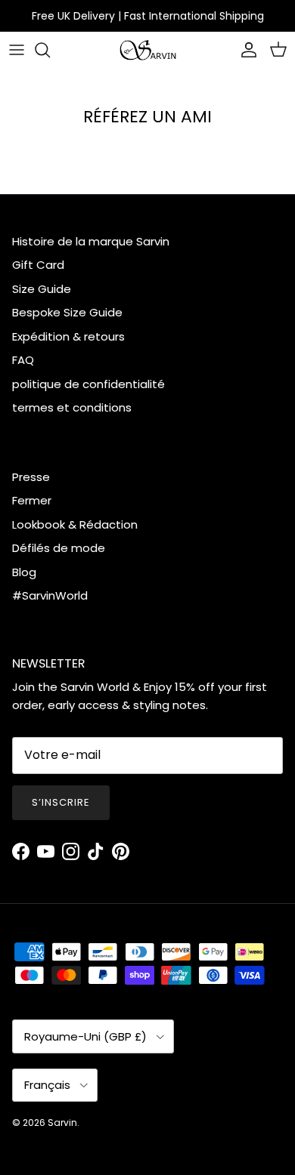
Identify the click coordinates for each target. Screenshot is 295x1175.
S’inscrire (61, 802)
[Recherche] (50, 49)
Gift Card (38, 265)
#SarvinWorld (50, 595)
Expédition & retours (68, 336)
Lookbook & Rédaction (75, 524)
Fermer (31, 500)
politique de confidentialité (88, 384)
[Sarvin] (148, 50)
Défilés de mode (58, 548)
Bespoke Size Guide (67, 312)
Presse (31, 477)
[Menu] (16, 49)
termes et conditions (72, 407)
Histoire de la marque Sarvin (90, 241)
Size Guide (41, 289)
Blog (24, 572)
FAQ (23, 360)
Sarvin (62, 1122)
